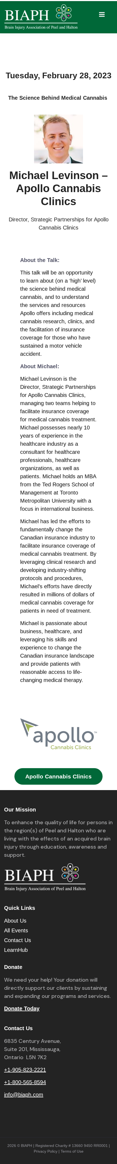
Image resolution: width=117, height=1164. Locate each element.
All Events (16, 930)
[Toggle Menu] (102, 14)
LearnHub (16, 950)
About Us (15, 921)
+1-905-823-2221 (25, 1070)
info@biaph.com (23, 1095)
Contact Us (17, 940)
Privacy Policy (45, 1151)
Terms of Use (72, 1151)
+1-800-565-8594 (25, 1082)
